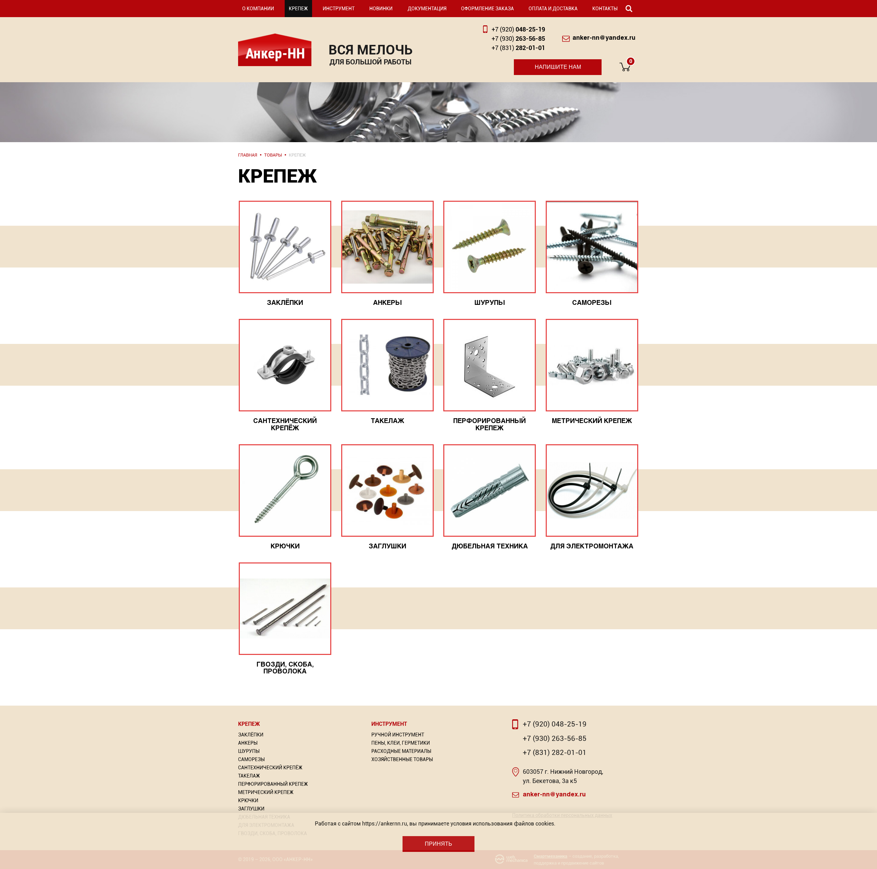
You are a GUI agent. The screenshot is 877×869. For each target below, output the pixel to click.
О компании (258, 8)
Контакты (605, 8)
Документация (427, 8)
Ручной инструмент (397, 734)
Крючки (248, 800)
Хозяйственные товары (402, 759)
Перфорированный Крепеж (273, 784)
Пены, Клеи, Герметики (400, 743)
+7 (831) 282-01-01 (554, 752)
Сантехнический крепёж (270, 767)
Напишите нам (558, 67)
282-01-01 (518, 47)
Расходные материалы (401, 751)
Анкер (274, 50)
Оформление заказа (487, 8)
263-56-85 (518, 38)
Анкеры (248, 743)
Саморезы (251, 759)
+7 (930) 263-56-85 (554, 738)
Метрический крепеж (266, 792)
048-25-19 (518, 29)
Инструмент (339, 8)
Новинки (381, 8)
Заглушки (251, 808)
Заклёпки (250, 734)
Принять (438, 844)
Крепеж (298, 8)
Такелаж (249, 776)
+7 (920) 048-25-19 (554, 724)
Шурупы (249, 751)
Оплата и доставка (553, 8)
